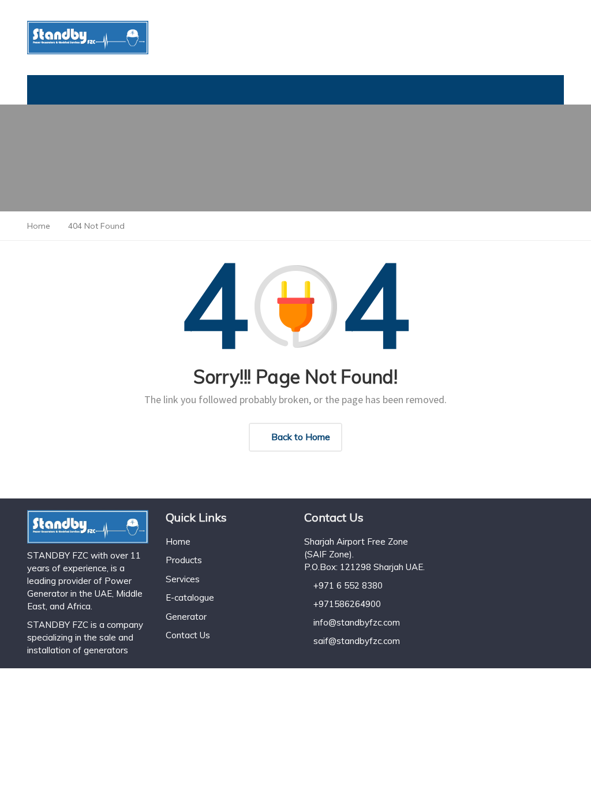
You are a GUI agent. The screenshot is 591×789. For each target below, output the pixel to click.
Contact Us (188, 635)
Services (183, 579)
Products (184, 559)
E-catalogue (190, 597)
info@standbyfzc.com (356, 622)
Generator (186, 616)
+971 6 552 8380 (348, 585)
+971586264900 (347, 603)
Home (178, 541)
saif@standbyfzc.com (356, 640)
